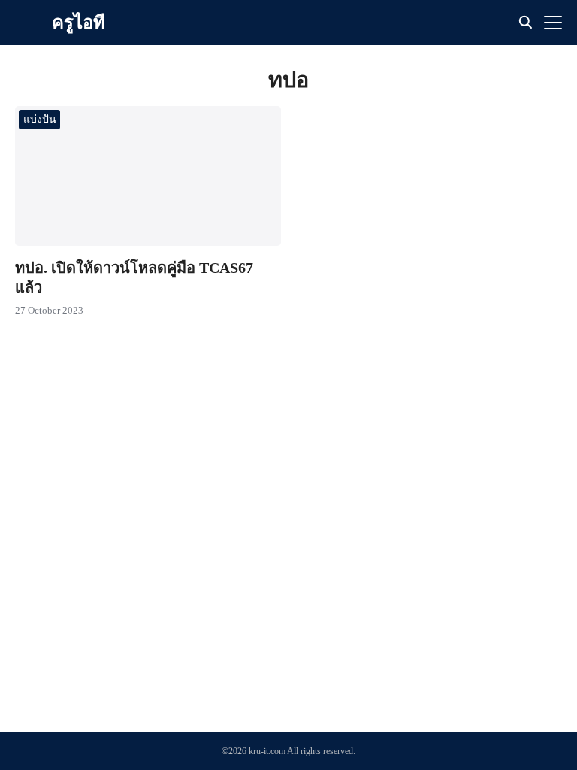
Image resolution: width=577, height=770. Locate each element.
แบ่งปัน (39, 119)
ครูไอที (78, 22)
